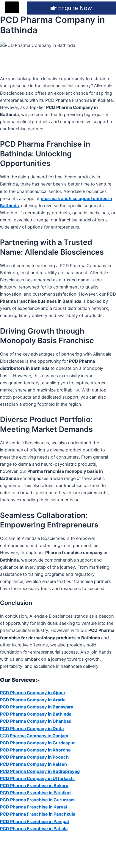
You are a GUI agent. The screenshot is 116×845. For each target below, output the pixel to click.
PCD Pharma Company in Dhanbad (35, 721)
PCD (34, 735)
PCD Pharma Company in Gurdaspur (37, 743)
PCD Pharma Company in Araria (32, 700)
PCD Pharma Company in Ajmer (32, 692)
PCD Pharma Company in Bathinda (35, 714)
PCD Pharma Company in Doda (32, 728)
